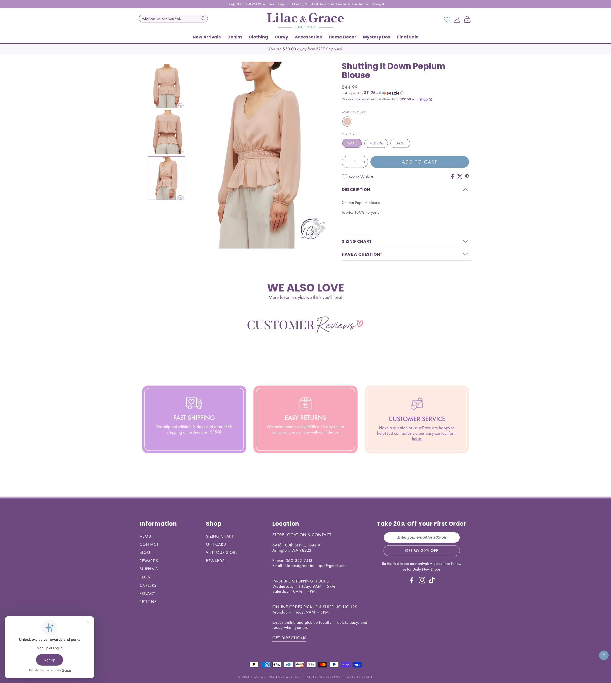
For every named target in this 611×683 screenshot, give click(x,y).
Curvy (281, 37)
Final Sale (408, 37)
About (146, 536)
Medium (376, 143)
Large (400, 143)
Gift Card (216, 544)
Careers (148, 585)
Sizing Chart (219, 536)
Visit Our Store (222, 552)
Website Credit (360, 676)
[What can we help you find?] (202, 18)
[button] (468, 20)
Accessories (308, 37)
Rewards (149, 560)
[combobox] (173, 18)
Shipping (149, 569)
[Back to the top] (604, 655)
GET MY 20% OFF (421, 550)
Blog (145, 552)
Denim (234, 37)
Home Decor (342, 37)
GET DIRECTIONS (289, 638)
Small (352, 143)
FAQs (145, 577)
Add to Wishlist (360, 177)
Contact (149, 544)
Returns (148, 601)
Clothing (258, 37)
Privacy (147, 593)
